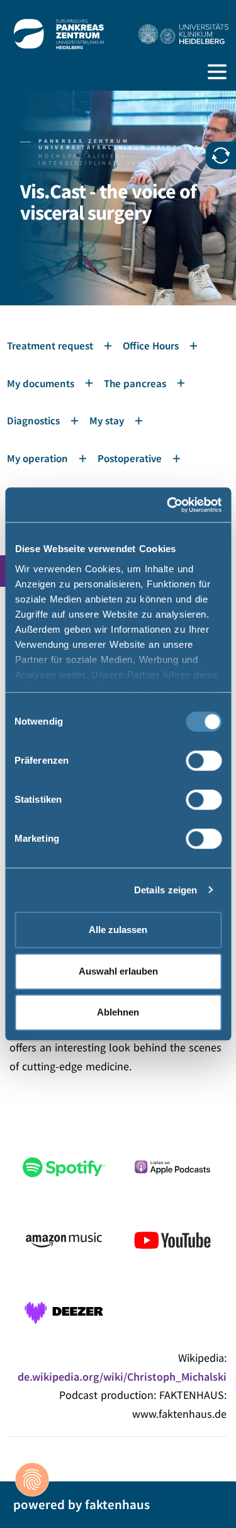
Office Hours (151, 346)
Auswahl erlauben (118, 971)
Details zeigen (165, 890)
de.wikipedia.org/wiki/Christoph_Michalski (122, 1376)
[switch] (204, 760)
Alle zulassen (118, 929)
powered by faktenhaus (81, 1504)
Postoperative (130, 458)
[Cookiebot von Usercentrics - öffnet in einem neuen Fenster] (168, 505)
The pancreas (135, 383)
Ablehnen (118, 1012)
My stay (106, 420)
